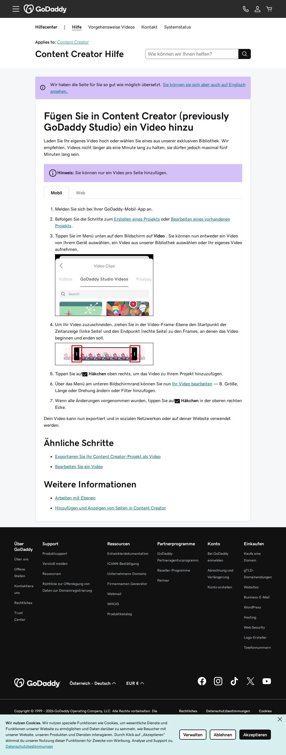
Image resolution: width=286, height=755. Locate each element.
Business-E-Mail (257, 597)
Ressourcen (51, 573)
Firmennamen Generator (127, 584)
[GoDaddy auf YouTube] (267, 684)
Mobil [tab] (56, 192)
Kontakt (149, 27)
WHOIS (113, 604)
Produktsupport (54, 553)
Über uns (21, 559)
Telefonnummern (257, 647)
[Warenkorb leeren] (269, 9)
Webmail (114, 594)
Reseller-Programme (173, 570)
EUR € (132, 683)
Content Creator (73, 42)
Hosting (250, 617)
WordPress (252, 607)
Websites (251, 587)
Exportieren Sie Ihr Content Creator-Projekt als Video (108, 456)
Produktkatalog (119, 614)
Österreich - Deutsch (90, 683)
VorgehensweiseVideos (111, 27)
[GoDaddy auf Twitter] (251, 684)
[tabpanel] (143, 308)
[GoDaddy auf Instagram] (218, 684)
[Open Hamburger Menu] (13, 9)
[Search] (245, 54)
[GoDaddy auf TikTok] (234, 684)
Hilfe (77, 27)
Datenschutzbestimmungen (228, 711)
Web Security (254, 627)
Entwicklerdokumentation (127, 553)
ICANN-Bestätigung (123, 563)
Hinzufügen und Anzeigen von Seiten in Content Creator (110, 508)
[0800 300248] (245, 9)
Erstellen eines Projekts (137, 219)
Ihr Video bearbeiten (192, 383)
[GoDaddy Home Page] (37, 683)
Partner (163, 580)
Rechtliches (23, 603)
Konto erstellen (220, 587)
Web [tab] (80, 192)
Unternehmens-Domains (126, 573)
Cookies (265, 711)
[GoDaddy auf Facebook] (202, 684)
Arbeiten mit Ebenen (75, 498)
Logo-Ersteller (255, 637)
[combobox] (192, 53)
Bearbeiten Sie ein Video (79, 466)
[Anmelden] (257, 9)
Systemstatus (177, 27)
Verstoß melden (55, 563)
